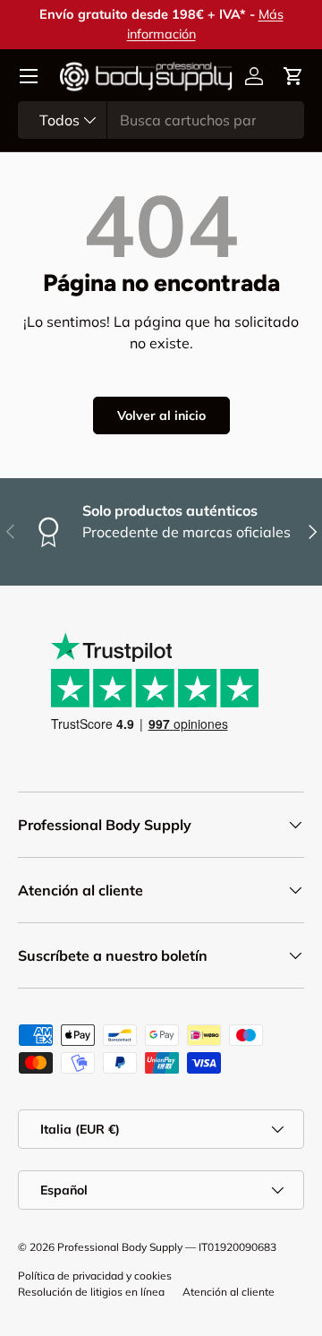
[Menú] (28, 76)
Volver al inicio (161, 415)
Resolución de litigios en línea (91, 1291)
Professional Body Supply (119, 1247)
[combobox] (161, 120)
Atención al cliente (228, 1291)
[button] (293, 76)
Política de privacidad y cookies (95, 1275)
